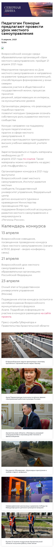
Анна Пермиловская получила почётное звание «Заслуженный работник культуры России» (25, 398)
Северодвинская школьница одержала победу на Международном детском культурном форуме (26, 507)
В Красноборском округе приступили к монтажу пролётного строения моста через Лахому (25, 362)
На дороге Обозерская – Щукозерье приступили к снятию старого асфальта (26, 471)
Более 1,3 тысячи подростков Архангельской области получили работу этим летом (24, 542)
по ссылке (29, 159)
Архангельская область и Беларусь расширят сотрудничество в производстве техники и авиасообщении (24, 434)
